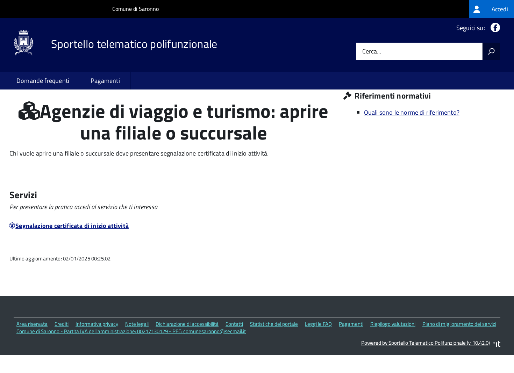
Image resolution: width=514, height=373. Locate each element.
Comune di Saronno (135, 9)
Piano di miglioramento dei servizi (459, 324)
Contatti (234, 324)
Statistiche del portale (274, 324)
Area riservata (32, 324)
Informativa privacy (97, 324)
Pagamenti (105, 80)
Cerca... (371, 51)
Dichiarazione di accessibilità (187, 324)
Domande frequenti (42, 80)
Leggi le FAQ (318, 324)
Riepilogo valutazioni (392, 324)
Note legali (137, 324)
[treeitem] (491, 9)
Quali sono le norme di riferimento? (411, 112)
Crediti (62, 324)
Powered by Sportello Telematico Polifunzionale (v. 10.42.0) (425, 343)
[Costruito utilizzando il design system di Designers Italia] (496, 345)
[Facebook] (494, 28)
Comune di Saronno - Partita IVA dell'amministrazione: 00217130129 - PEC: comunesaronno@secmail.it (131, 331)
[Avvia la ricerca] (491, 51)
